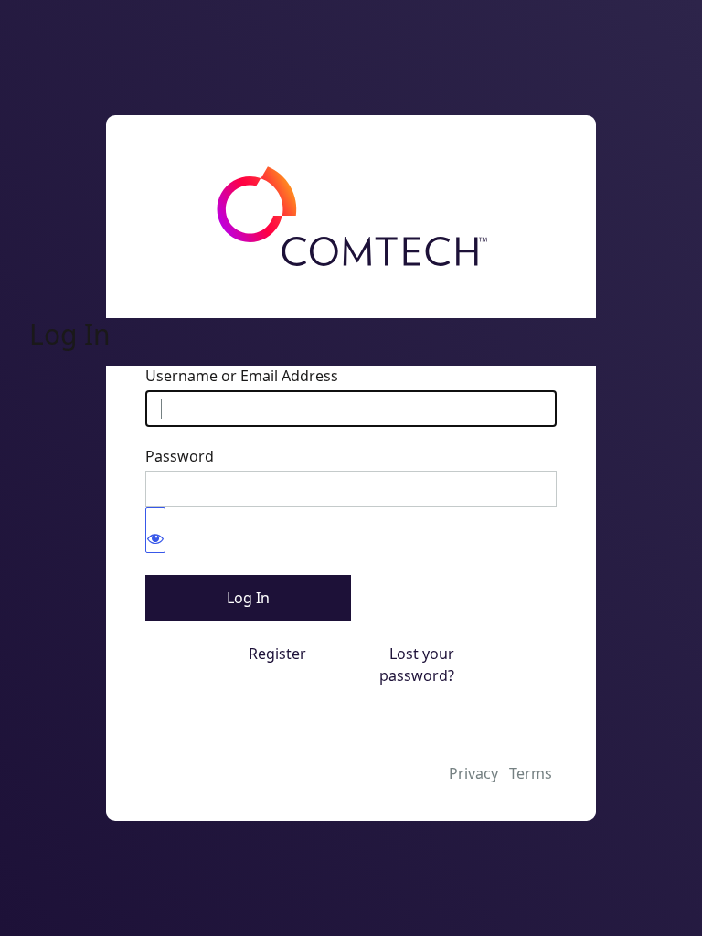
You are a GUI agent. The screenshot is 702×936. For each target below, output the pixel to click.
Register (277, 654)
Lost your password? (416, 665)
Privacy (473, 773)
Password (179, 456)
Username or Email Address (241, 375)
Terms (530, 773)
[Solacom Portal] (351, 217)
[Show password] (155, 530)
